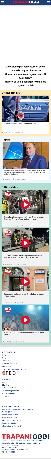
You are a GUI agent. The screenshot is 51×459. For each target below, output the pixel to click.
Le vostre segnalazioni (10, 391)
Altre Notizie (6, 366)
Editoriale (5, 385)
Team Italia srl (14, 414)
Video (4, 382)
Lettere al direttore (9, 388)
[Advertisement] (25, 34)
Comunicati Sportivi (9, 423)
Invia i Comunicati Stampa (11, 420)
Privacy (5, 358)
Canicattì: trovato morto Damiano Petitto (20, 123)
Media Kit (5, 361)
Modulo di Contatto (9, 394)
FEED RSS (5, 396)
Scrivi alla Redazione (9, 418)
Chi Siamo (5, 355)
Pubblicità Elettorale (9, 364)
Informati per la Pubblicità (11, 426)
